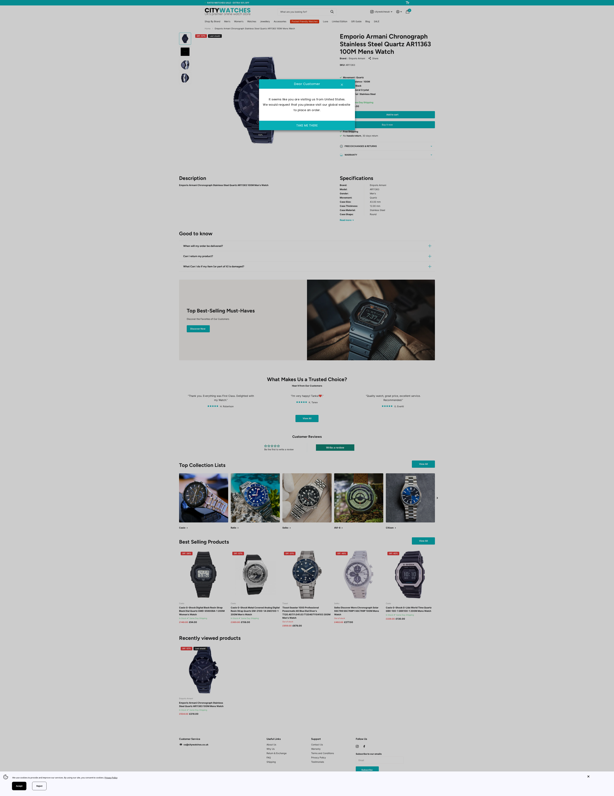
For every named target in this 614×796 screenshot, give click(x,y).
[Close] (598, 776)
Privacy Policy (111, 777)
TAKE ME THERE (307, 125)
